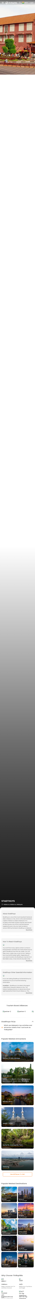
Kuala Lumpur (23, 1232)
